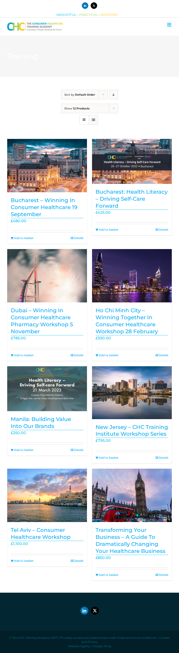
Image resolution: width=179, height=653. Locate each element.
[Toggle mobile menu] (169, 24)
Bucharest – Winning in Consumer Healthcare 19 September (44, 207)
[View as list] (93, 119)
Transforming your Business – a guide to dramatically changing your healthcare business (130, 540)
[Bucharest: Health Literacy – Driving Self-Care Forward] (132, 161)
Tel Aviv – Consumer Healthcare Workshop (41, 533)
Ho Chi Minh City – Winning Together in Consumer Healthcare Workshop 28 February (127, 321)
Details (78, 238)
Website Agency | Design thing (89, 646)
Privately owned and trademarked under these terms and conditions (108, 637)
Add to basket (24, 238)
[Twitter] (95, 611)
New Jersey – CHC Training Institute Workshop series (132, 430)
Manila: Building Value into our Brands (41, 422)
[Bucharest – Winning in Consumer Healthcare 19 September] (47, 165)
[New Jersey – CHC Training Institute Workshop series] (132, 392)
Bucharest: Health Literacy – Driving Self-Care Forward (132, 199)
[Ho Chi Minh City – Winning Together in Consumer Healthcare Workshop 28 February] (132, 275)
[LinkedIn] (84, 611)
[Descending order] (113, 94)
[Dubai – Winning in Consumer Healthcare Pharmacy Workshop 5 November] (47, 275)
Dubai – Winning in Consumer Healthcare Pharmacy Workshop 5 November (42, 321)
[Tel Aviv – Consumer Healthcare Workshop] (47, 495)
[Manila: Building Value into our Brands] (47, 388)
